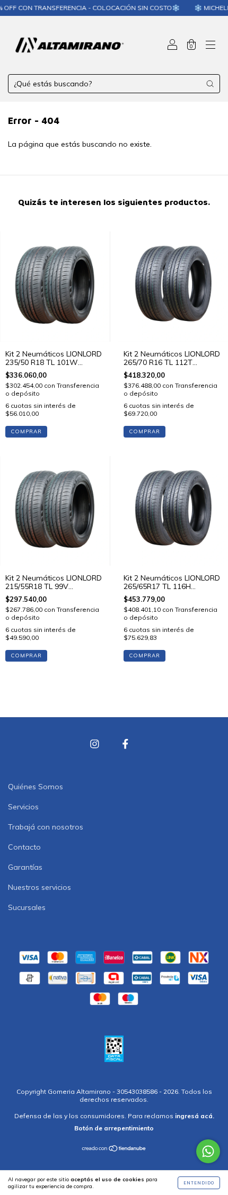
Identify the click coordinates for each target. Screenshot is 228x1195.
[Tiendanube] (114, 1149)
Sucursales (27, 907)
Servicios (23, 806)
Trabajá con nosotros (45, 827)
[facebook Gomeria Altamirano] (125, 744)
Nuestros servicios (39, 887)
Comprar (26, 431)
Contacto (24, 847)
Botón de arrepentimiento (114, 1128)
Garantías (25, 867)
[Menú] (210, 46)
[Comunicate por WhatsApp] (208, 1151)
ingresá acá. (194, 1116)
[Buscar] (210, 84)
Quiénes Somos (35, 786)
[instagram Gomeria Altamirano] (95, 744)
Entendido (198, 1182)
